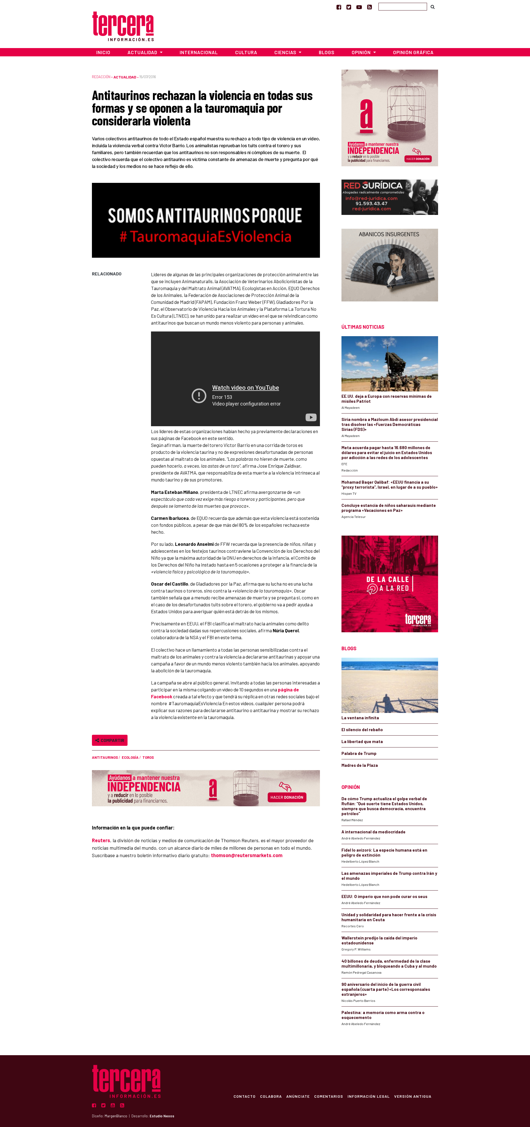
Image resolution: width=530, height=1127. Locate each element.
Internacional (199, 52)
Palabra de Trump (359, 753)
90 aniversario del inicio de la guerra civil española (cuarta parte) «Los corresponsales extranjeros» (385, 989)
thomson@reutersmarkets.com (246, 855)
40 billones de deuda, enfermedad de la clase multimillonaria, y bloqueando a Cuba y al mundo (389, 963)
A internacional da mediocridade (373, 831)
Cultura (246, 52)
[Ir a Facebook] (338, 7)
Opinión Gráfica (413, 52)
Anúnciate (298, 1096)
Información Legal (369, 1096)
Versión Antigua (412, 1096)
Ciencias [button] (286, 52)
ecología (130, 757)
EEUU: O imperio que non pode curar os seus (384, 896)
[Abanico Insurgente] (389, 266)
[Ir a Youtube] (359, 7)
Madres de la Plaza (359, 765)
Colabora (271, 1096)
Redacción (101, 77)
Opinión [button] (362, 52)
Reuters (101, 840)
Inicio (103, 52)
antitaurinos (105, 757)
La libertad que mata (362, 741)
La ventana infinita (360, 717)
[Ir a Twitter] (348, 7)
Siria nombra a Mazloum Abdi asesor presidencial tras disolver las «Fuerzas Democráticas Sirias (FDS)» (389, 424)
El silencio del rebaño (362, 729)
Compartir (111, 740)
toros (148, 757)
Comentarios (328, 1096)
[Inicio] (123, 25)
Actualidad (124, 77)
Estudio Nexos (162, 1116)
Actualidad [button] (143, 52)
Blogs (327, 52)
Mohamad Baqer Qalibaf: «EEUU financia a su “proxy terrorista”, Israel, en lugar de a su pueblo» (389, 484)
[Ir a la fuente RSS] (369, 7)
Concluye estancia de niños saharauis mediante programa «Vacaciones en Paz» (388, 508)
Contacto (245, 1096)
